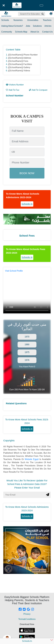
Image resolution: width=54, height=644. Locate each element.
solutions (37, 26)
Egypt (36, 459)
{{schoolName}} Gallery (19, 67)
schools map (21, 32)
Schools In (27, 204)
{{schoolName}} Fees (18, 61)
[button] (42, 14)
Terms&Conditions (27, 619)
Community (6, 32)
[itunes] (27, 630)
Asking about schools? (12, 26)
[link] (20, 609)
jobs (28, 26)
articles (47, 26)
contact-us (47, 32)
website (29, 459)
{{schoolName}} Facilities (20, 64)
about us (34, 32)
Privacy (26, 614)
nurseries (18, 20)
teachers (47, 20)
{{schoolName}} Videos (19, 70)
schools (5, 20)
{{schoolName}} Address (19, 58)
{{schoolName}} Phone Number (23, 55)
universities (32, 20)
